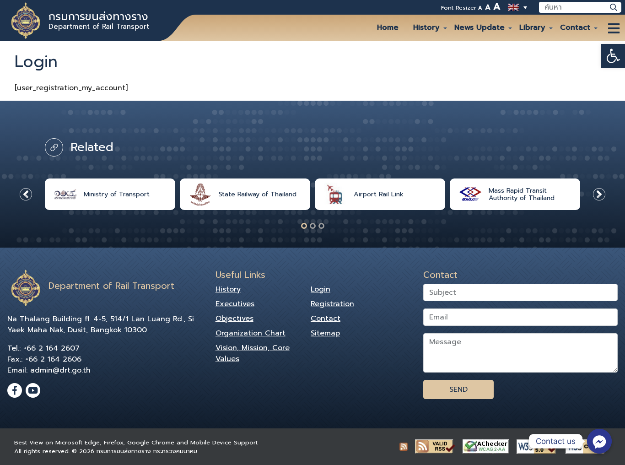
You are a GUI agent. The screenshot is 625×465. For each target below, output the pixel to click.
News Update (479, 27)
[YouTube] (33, 390)
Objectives (234, 318)
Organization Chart (251, 333)
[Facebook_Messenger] (599, 441)
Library (532, 27)
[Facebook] (14, 390)
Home (388, 27)
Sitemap (325, 333)
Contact (575, 27)
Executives (235, 303)
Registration (332, 303)
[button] (613, 56)
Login (320, 289)
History (426, 27)
